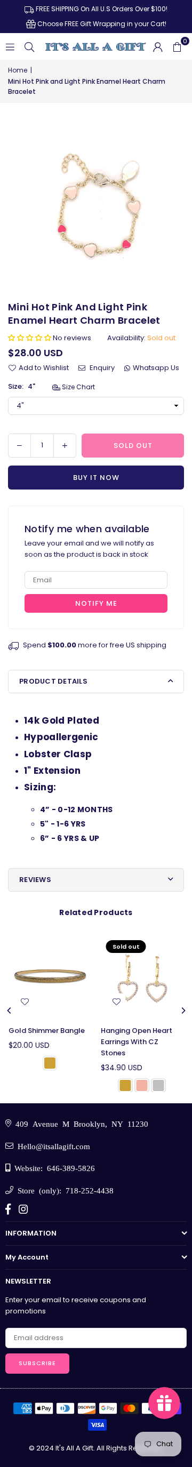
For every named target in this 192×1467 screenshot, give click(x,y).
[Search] (29, 46)
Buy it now (96, 477)
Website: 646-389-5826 (52, 1168)
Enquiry (101, 368)
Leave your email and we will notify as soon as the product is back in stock (89, 548)
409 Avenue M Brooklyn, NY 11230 (79, 1123)
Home (17, 70)
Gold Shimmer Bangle (47, 1030)
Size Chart (77, 386)
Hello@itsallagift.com (51, 1146)
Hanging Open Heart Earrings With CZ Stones (136, 1041)
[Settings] (157, 46)
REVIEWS (35, 880)
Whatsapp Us (156, 368)
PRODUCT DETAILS (53, 681)
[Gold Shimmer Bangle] (50, 976)
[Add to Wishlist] (24, 1002)
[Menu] (10, 46)
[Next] (183, 1011)
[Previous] (10, 1011)
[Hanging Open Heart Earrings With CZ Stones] (142, 976)
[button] (177, 46)
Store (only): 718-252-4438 (63, 1190)
